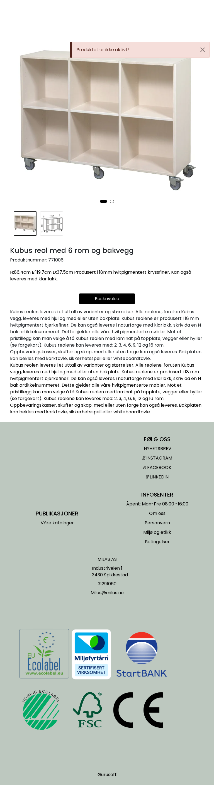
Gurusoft (107, 774)
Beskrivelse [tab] (107, 298)
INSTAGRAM (158, 458)
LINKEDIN (159, 477)
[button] (103, 201)
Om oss (157, 513)
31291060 (107, 584)
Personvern (157, 523)
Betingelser (157, 542)
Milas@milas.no (107, 592)
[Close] (202, 50)
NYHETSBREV (157, 448)
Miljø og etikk (157, 532)
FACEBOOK (158, 467)
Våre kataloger (57, 523)
